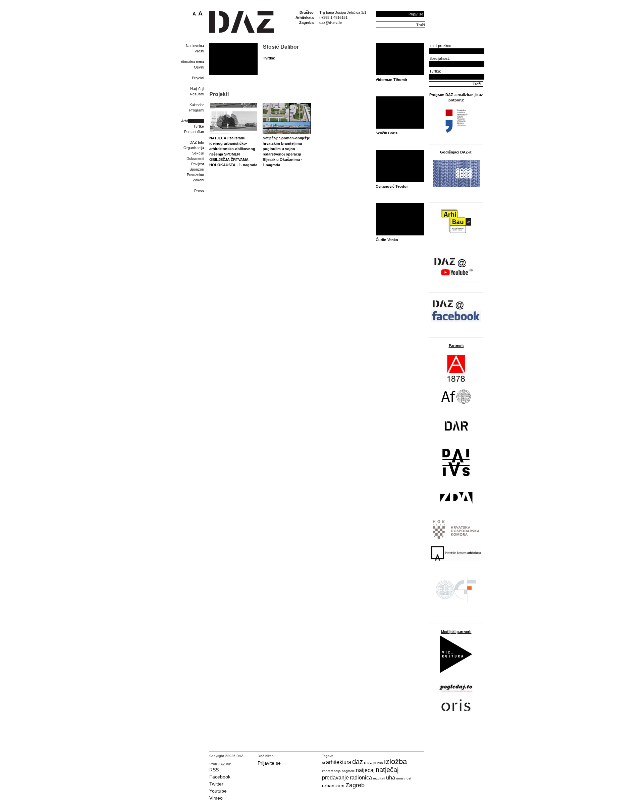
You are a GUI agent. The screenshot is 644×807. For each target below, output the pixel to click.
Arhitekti (187, 121)
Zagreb (355, 785)
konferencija (331, 771)
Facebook (219, 776)
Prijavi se (416, 14)
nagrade (348, 771)
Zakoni (198, 180)
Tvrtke (198, 126)
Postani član (194, 132)
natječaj (387, 769)
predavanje (335, 777)
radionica (361, 777)
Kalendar (197, 105)
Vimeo (216, 798)
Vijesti (199, 51)
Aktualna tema (192, 62)
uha (390, 777)
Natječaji (197, 89)
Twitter (216, 784)
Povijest (197, 164)
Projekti (198, 78)
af (323, 763)
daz (357, 761)
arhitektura (338, 762)
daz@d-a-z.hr (330, 22)
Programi (196, 110)
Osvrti (199, 67)
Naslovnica (195, 46)
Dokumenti (195, 158)
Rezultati (197, 94)
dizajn (370, 762)
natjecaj (365, 770)
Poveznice (195, 175)
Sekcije (198, 153)
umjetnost (403, 778)
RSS (214, 769)
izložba (395, 761)
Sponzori (197, 169)
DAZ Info (197, 142)
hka (380, 763)
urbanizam (333, 785)
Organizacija (193, 148)
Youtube (218, 791)
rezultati (379, 778)
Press (199, 191)
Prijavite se (269, 763)
